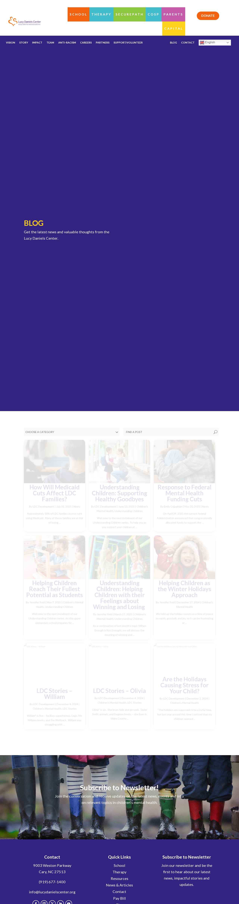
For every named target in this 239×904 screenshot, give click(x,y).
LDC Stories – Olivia (119, 690)
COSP (153, 14)
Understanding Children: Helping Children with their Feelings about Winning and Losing (119, 594)
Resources (119, 878)
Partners (102, 42)
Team (50, 42)
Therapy (101, 14)
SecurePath (130, 14)
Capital (173, 28)
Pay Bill (119, 898)
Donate (208, 16)
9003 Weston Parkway (52, 865)
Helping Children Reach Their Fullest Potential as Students (54, 588)
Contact (119, 891)
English (209, 42)
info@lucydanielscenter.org (52, 892)
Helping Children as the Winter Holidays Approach (184, 588)
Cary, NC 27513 (52, 871)
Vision (10, 42)
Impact (37, 42)
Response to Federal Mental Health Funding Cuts (184, 493)
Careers (86, 42)
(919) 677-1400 (52, 882)
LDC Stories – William (54, 693)
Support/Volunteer (128, 42)
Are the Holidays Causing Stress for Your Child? (184, 685)
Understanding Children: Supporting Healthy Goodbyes (119, 493)
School (78, 14)
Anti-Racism (67, 42)
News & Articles (119, 885)
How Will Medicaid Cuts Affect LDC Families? (55, 493)
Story (23, 42)
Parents (173, 14)
